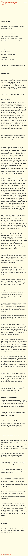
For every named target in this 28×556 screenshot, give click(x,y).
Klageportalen (8, 554)
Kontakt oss (3, 554)
